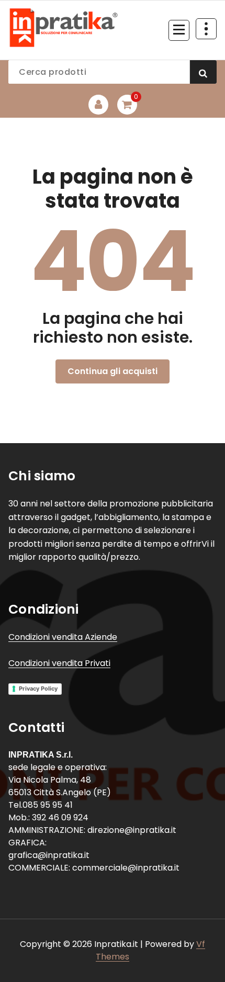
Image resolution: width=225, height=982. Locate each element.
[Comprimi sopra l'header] (206, 28)
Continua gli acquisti (113, 371)
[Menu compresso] (178, 30)
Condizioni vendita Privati (59, 663)
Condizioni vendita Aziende (62, 637)
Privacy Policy (38, 688)
